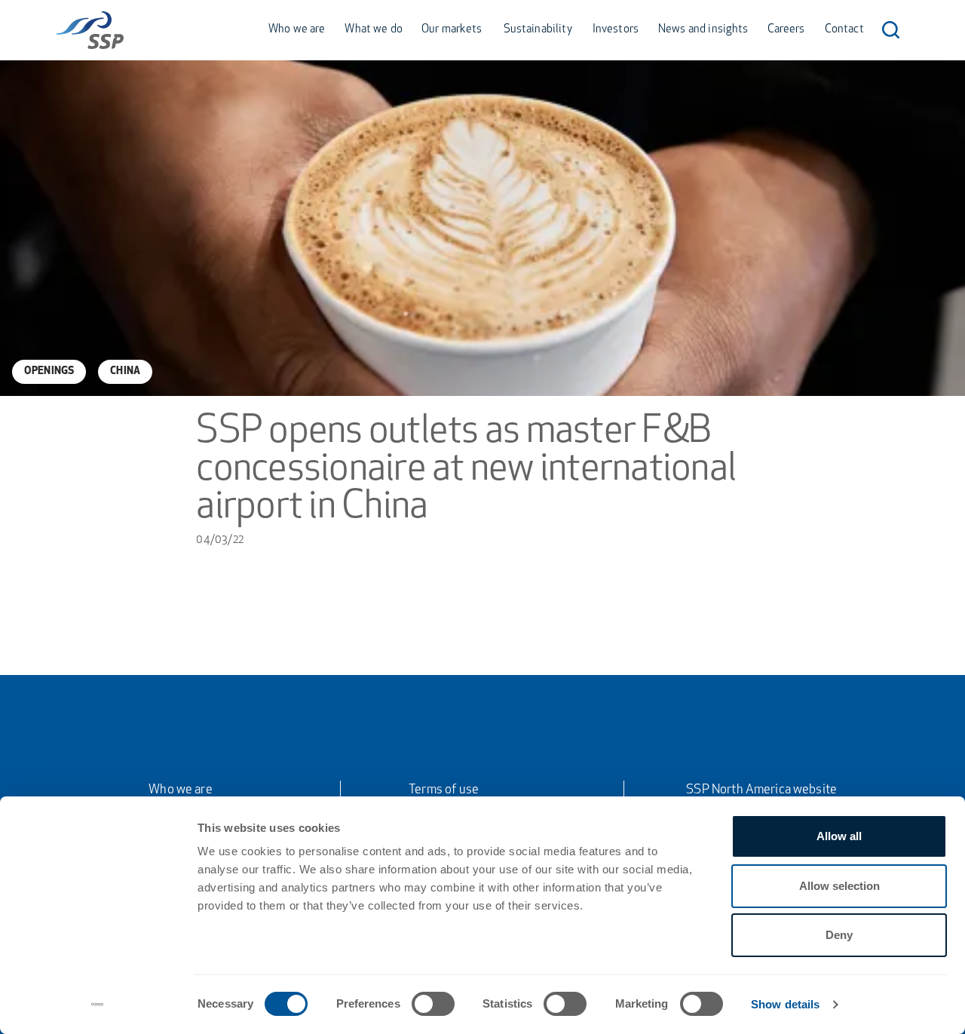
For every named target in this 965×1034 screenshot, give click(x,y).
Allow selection (839, 885)
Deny (839, 934)
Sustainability (538, 29)
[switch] (433, 1004)
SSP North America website (761, 790)
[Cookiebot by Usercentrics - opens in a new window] (98, 1004)
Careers (786, 29)
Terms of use (444, 790)
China (125, 371)
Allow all (839, 836)
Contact (844, 29)
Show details (785, 1004)
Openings (49, 371)
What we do (374, 29)
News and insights (703, 29)
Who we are (297, 29)
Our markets (451, 29)
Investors (616, 29)
